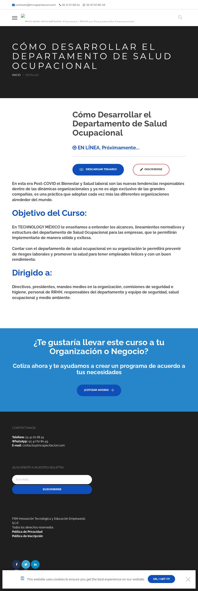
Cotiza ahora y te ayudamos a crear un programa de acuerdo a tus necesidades (99, 369)
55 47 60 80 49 (95, 5)
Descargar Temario (101, 169)
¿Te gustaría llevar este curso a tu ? (99, 346)
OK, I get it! (161, 579)
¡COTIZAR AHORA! (96, 390)
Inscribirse (152, 169)
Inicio (16, 75)
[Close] (188, 579)
